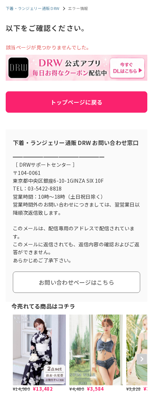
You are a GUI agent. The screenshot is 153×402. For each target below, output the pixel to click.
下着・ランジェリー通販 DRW (32, 8)
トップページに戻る (77, 102)
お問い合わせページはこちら (76, 282)
